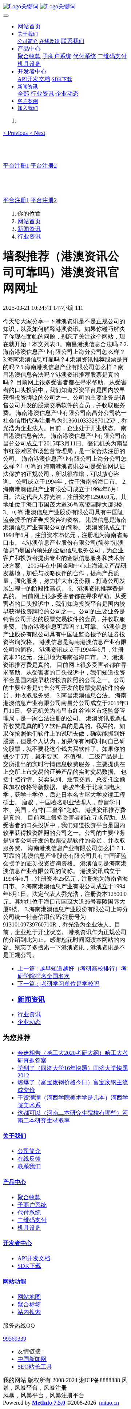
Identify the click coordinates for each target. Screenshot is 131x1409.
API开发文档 (33, 1258)
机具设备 (29, 1228)
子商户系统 (32, 1205)
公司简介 (29, 1151)
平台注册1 (16, 166)
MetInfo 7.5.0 (48, 1403)
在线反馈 (29, 1159)
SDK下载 (29, 1266)
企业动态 (29, 1022)
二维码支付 (32, 1220)
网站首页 (29, 26)
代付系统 (29, 1212)
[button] (16, 133)
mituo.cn (109, 1403)
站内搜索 (29, 1312)
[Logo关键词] (65, 7)
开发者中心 (17, 1243)
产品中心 (14, 1182)
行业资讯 (29, 236)
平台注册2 (44, 166)
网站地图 (29, 1297)
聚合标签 (29, 1304)
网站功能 (14, 1281)
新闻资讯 (29, 229)
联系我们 (29, 1166)
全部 (23, 94)
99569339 (14, 1339)
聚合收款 (29, 1197)
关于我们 (14, 1136)
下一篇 (58, 984)
